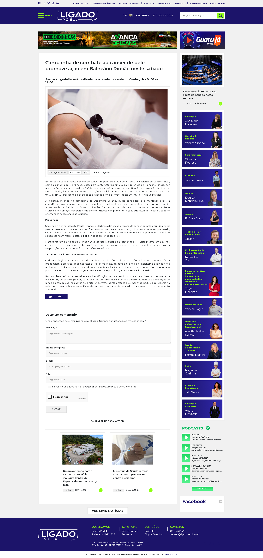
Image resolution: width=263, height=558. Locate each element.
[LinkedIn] (57, 3)
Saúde (68, 490)
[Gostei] (50, 296)
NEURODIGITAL (171, 555)
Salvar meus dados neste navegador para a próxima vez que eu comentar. (95, 386)
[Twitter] (48, 3)
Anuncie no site (130, 531)
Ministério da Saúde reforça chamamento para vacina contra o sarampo (130, 474)
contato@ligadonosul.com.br (185, 534)
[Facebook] (44, 3)
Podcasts (149, 3)
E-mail (50, 361)
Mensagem (52, 327)
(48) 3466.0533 (177, 531)
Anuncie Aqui (164, 3)
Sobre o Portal (81, 3)
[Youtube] (53, 3)
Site (48, 374)
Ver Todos (202, 488)
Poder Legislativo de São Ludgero (207, 3)
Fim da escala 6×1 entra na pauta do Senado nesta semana (200, 95)
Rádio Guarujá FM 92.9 (104, 3)
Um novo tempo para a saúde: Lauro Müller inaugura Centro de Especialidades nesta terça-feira (80, 478)
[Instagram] (39, 3)
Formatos (180, 3)
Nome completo (55, 347)
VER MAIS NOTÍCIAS (107, 511)
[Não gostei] (59, 296)
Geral (188, 104)
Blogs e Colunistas (129, 3)
